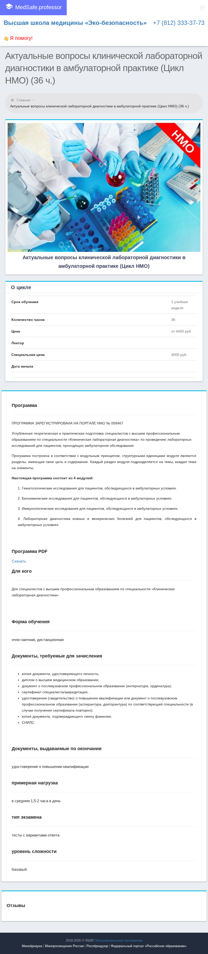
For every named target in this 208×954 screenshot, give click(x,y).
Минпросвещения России (64, 946)
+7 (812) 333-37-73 (178, 22)
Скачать (19, 561)
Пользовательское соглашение (119, 940)
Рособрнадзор (97, 946)
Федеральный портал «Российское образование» (148, 946)
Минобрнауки (32, 946)
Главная (23, 100)
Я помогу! (20, 38)
